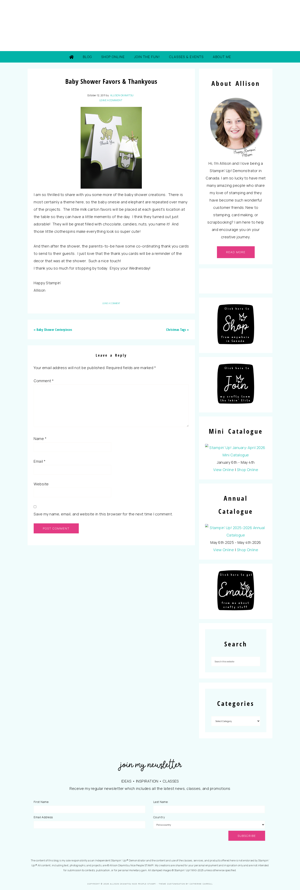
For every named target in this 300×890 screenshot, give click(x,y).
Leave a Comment (110, 100)
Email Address (43, 817)
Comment (44, 380)
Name (40, 438)
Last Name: (160, 802)
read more (236, 252)
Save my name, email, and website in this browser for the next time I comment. (103, 514)
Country (159, 817)
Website (41, 483)
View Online (223, 469)
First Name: (41, 802)
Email (40, 461)
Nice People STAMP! (150, 25)
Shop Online (247, 469)
